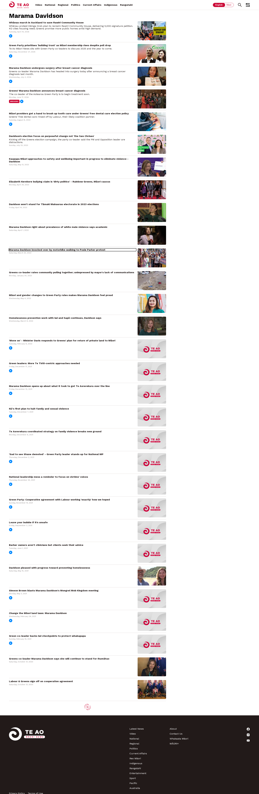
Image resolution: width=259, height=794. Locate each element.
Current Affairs (92, 4)
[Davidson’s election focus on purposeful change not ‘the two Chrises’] (152, 144)
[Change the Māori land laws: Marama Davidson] (152, 621)
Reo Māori (135, 758)
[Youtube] (230, 740)
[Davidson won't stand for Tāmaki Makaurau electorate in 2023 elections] (152, 212)
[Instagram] (230, 735)
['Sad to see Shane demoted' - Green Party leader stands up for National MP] (152, 462)
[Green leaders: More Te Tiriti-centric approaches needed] (152, 371)
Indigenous (110, 4)
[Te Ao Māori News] (27, 758)
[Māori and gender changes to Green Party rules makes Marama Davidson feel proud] (152, 303)
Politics (75, 4)
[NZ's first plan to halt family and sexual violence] (152, 416)
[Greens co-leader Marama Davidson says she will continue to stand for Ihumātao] (152, 666)
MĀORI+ (174, 743)
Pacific (133, 783)
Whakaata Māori (179, 738)
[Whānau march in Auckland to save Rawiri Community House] (152, 30)
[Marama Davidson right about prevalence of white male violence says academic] (152, 235)
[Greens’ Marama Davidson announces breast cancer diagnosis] (152, 98)
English (219, 5)
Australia (135, 788)
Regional (63, 4)
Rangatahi (126, 4)
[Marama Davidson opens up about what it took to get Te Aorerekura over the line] (152, 394)
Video (38, 4)
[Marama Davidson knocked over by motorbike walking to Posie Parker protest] (152, 257)
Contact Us (176, 733)
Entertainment (138, 773)
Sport (133, 778)
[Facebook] (230, 729)
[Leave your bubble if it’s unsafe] (152, 530)
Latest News (137, 728)
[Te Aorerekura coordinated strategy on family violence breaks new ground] (152, 439)
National (50, 4)
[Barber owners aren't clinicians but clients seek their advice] (152, 553)
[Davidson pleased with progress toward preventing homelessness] (152, 575)
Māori (228, 5)
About (173, 728)
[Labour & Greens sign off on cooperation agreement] (152, 689)
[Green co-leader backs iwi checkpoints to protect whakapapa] (152, 643)
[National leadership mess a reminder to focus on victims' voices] (152, 484)
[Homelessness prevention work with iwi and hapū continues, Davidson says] (152, 325)
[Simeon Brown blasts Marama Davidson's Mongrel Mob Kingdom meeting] (152, 598)
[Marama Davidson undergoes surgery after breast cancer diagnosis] (152, 76)
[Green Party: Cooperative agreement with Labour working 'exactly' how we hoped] (152, 507)
